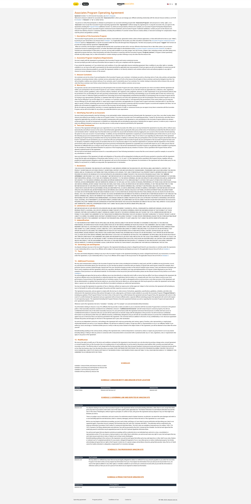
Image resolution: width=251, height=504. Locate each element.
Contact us (128, 499)
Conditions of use (114, 499)
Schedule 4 (78, 273)
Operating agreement (80, 499)
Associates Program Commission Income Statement (150, 48)
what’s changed (110, 16)
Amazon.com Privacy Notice (118, 487)
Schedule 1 (79, 20)
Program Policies (94, 26)
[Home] (125, 4)
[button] (170, 4)
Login (76, 4)
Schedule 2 (166, 249)
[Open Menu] (175, 4)
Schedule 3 (165, 255)
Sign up (85, 4)
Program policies (97, 499)
